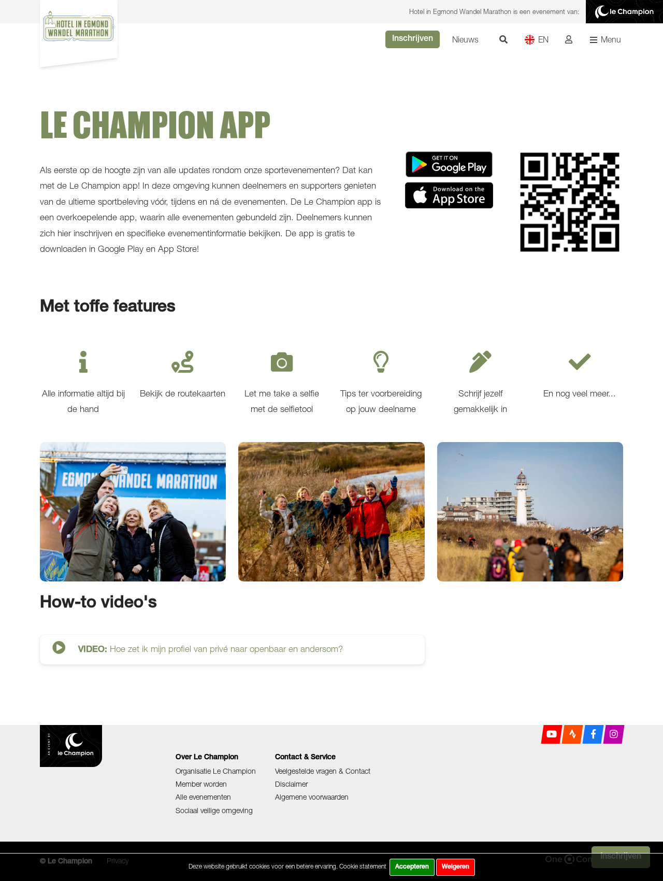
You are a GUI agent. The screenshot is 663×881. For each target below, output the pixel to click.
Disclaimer (291, 783)
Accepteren (412, 867)
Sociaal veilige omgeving (214, 810)
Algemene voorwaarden (312, 796)
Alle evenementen (203, 796)
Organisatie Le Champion (216, 770)
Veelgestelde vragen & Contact (322, 770)
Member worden (201, 783)
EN (543, 39)
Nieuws (465, 39)
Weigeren (455, 867)
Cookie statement (362, 866)
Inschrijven (412, 39)
